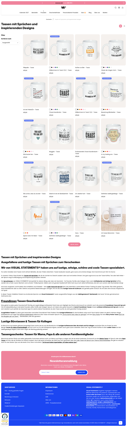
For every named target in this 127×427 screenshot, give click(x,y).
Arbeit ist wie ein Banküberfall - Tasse (61, 194)
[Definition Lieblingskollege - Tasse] (113, 176)
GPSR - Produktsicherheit (53, 403)
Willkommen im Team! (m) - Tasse (60, 70)
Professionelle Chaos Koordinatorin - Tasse (86, 152)
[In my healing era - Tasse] (113, 134)
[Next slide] (85, 3)
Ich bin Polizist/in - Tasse (31, 109)
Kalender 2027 (59, 3)
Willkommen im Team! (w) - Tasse (86, 112)
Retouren (7, 400)
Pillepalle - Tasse (28, 67)
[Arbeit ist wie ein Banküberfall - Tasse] (61, 176)
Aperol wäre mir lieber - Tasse (32, 236)
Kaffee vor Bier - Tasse (82, 67)
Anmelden (81, 372)
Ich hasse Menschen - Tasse (110, 233)
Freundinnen (9, 301)
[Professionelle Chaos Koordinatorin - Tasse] (87, 134)
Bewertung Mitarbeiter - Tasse (111, 112)
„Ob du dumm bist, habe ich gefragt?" (74, 314)
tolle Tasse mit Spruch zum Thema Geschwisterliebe (93, 340)
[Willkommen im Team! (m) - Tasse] (61, 49)
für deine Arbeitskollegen (19, 327)
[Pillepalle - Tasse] (35, 49)
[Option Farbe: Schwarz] (51, 67)
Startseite (49, 19)
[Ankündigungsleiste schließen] (124, 3)
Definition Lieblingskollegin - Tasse (60, 236)
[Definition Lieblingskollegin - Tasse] (61, 215)
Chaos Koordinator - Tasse (57, 112)
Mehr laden (74, 244)
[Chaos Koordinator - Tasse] (61, 92)
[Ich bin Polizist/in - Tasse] (35, 92)
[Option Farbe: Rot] (81, 109)
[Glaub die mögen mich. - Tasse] (113, 49)
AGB (46, 397)
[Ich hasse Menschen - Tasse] (113, 215)
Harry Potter (96, 314)
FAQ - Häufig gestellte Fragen (14, 391)
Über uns (48, 400)
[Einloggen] (119, 7)
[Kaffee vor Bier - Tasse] (87, 49)
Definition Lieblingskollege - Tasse (112, 194)
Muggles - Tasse (54, 152)
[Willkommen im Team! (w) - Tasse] (87, 92)
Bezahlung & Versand (11, 397)
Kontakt (7, 394)
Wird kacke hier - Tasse (30, 154)
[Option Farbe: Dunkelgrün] (57, 67)
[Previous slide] (42, 3)
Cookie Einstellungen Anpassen (14, 406)
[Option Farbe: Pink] (53, 67)
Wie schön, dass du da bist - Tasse (34, 194)
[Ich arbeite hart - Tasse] (87, 176)
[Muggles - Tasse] (61, 134)
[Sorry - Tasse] (87, 215)
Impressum (49, 391)
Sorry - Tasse (79, 233)
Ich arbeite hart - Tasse (82, 194)
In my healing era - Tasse (109, 154)
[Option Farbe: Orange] (79, 109)
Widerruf (7, 403)
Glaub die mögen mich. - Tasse (111, 70)
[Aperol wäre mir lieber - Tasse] (35, 215)
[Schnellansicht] (45, 37)
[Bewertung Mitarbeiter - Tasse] (113, 92)
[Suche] (115, 7)
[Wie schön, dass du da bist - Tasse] (35, 176)
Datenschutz (49, 394)
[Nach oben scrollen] (120, 423)
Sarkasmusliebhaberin (26, 314)
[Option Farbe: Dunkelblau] (55, 67)
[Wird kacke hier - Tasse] (35, 134)
